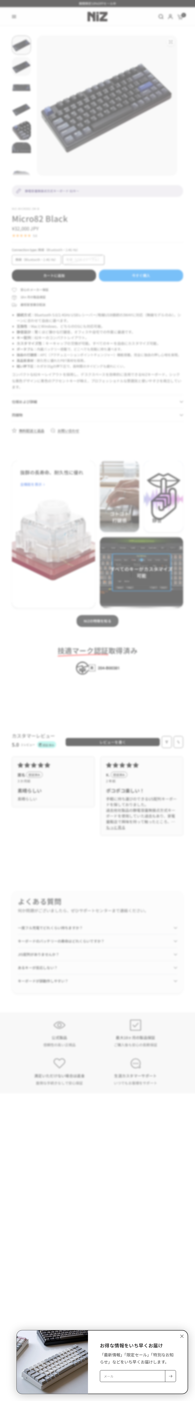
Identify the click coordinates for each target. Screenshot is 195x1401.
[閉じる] (181, 1336)
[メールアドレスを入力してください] (170, 1376)
